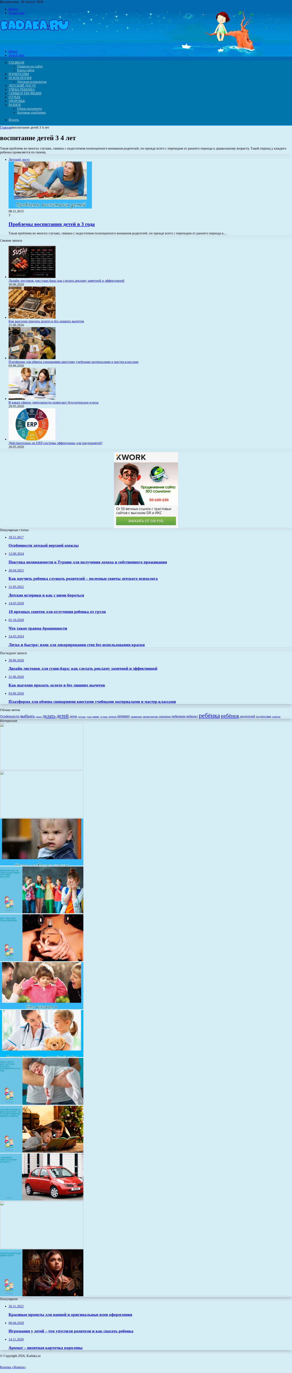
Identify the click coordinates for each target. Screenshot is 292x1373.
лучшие (104, 717)
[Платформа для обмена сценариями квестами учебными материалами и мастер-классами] (32, 358)
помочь (113, 716)
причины (165, 716)
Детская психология (31, 82)
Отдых (15, 97)
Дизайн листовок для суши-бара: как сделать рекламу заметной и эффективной (66, 280)
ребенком (178, 716)
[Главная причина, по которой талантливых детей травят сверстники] (41, 912)
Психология (20, 78)
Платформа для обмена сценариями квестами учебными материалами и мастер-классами (74, 362)
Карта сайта (25, 70)
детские (82, 717)
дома (89, 717)
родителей (247, 716)
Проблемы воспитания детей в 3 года (52, 224)
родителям (263, 716)
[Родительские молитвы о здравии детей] (41, 1295)
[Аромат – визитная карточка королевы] (41, 960)
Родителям (19, 74)
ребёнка (209, 715)
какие (96, 716)
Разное (15, 105)
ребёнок (230, 716)
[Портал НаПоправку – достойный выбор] (41, 1056)
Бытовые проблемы (31, 112)
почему (123, 716)
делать (49, 716)
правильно (136, 716)
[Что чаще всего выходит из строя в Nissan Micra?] (41, 1199)
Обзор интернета (29, 108)
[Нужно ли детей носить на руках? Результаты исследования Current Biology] (41, 1103)
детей (62, 716)
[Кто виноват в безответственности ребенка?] (41, 1008)
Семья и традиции (25, 93)
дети (73, 716)
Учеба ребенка (22, 89)
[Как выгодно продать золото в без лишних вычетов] (32, 317)
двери (39, 717)
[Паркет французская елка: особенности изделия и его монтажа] (41, 768)
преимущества (150, 716)
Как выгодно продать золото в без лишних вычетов (46, 321)
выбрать (27, 716)
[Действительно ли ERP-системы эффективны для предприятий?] (32, 439)
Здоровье (17, 101)
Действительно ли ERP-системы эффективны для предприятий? (56, 443)
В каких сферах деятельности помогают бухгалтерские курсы (54, 402)
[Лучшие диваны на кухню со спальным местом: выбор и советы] (41, 816)
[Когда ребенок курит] (41, 864)
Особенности (9, 716)
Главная (6, 127)
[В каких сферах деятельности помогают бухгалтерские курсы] (32, 398)
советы (276, 716)
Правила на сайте (30, 66)
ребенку (192, 716)
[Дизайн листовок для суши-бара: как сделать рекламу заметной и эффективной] (32, 277)
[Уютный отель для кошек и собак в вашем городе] (41, 1247)
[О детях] (34, 44)
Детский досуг (22, 85)
